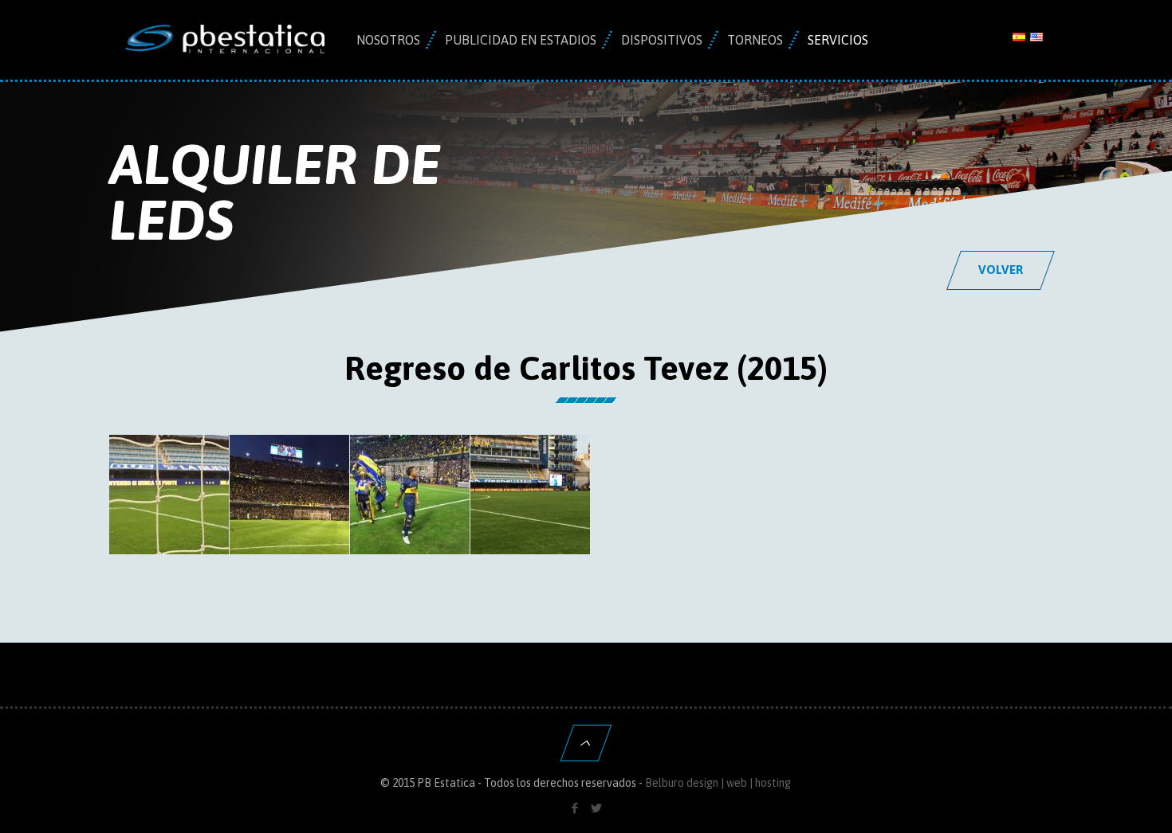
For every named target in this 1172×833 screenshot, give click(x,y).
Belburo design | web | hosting (718, 782)
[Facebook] (575, 808)
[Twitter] (596, 808)
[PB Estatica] (224, 40)
